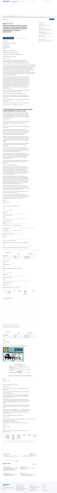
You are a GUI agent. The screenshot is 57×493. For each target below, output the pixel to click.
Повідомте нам (17, 460)
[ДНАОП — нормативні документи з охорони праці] (6, 1)
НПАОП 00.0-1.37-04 (6, 46)
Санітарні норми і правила (32, 488)
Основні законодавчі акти (32, 485)
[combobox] (49, 1)
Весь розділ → (35, 464)
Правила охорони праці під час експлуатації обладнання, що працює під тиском (28, 475)
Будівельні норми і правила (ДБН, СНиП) (21, 488)
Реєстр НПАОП (21, 1)
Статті (25, 1)
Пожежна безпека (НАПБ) (32, 490)
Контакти (33, 1)
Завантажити (52, 19)
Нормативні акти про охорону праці (16, 16)
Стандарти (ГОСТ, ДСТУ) (19, 485)
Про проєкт (29, 1)
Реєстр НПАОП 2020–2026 (19, 490)
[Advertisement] (28, 9)
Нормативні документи (14, 1)
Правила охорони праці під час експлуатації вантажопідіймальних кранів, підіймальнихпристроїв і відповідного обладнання (10, 469)
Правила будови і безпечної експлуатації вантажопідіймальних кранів (10, 475)
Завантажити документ (9, 38)
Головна (4, 16)
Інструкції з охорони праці (19, 487)
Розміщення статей (45, 490)
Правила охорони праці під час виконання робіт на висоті (28, 468)
